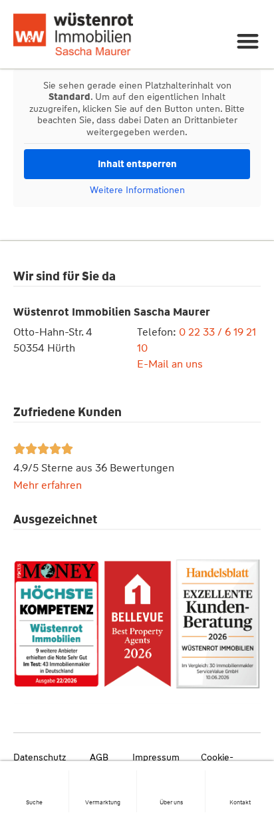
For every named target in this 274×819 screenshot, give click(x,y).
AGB (99, 757)
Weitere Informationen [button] (137, 190)
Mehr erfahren (47, 485)
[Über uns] (171, 776)
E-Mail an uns (170, 364)
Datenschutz (39, 757)
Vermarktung (102, 802)
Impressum (156, 757)
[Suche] (35, 776)
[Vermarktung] (103, 776)
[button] (248, 41)
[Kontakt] (240, 776)
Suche (34, 802)
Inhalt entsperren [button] (137, 164)
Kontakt (240, 802)
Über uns (171, 802)
